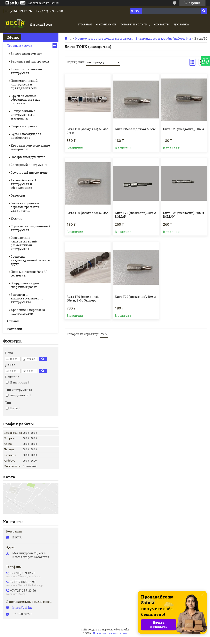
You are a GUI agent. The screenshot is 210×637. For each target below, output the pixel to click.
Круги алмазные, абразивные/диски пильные (25, 99)
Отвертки (18, 195)
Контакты (161, 24)
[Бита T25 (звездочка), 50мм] (184, 99)
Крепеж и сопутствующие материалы (104, 38)
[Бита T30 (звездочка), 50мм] (88, 183)
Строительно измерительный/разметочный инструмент (24, 243)
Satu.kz (124, 629)
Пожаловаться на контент (110, 633)
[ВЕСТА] (15, 24)
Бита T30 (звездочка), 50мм (87, 213)
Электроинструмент (26, 54)
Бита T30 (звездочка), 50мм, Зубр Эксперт (83, 298)
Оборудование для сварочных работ (25, 285)
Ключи (16, 218)
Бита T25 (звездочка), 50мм (183, 129)
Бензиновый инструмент (30, 61)
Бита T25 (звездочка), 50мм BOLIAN (183, 214)
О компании (106, 24)
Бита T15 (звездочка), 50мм (135, 129)
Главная (85, 24)
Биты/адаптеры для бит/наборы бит (163, 38)
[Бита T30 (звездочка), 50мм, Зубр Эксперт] (88, 267)
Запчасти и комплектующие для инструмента (27, 298)
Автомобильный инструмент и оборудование (24, 184)
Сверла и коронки (24, 126)
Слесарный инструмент (29, 165)
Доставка (181, 24)
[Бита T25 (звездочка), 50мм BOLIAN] (184, 183)
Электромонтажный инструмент (26, 71)
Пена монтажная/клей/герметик (29, 273)
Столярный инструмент (29, 172)
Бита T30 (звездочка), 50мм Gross (87, 131)
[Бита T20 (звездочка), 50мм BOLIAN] (136, 183)
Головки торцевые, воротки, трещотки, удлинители (25, 207)
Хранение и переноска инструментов (28, 311)
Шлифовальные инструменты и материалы (23, 114)
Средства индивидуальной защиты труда (31, 260)
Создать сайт (36, 2)
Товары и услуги (133, 24)
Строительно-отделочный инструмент (31, 228)
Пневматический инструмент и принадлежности (24, 84)
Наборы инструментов (28, 157)
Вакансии (14, 329)
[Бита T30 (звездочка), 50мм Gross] (88, 99)
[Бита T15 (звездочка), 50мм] (136, 99)
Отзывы (13, 321)
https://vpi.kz (22, 608)
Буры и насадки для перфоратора (26, 136)
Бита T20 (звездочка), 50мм (135, 297)
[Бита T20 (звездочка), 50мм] (136, 267)
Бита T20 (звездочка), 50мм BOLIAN (135, 214)
